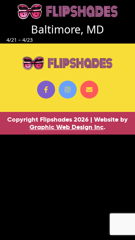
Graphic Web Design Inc (67, 127)
